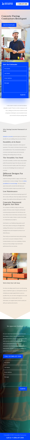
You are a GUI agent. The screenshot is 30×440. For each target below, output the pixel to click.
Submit (22, 95)
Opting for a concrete (8, 136)
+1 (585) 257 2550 (22, 4)
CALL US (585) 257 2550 (13, 356)
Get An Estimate (9, 25)
